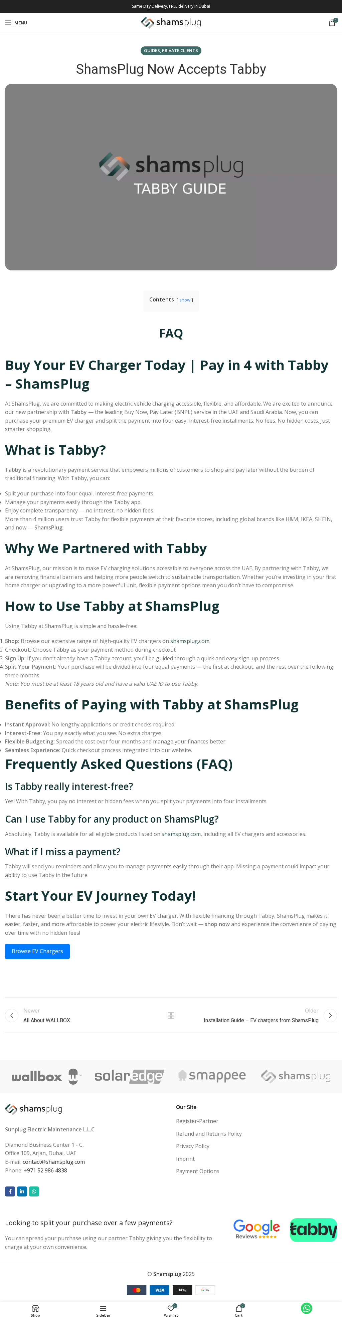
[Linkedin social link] (22, 1191)
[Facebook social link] (10, 1191)
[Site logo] (171, 22)
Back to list (171, 1015)
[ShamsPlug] (295, 1076)
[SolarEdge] (129, 1076)
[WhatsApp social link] (34, 1191)
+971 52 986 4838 (45, 1170)
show (184, 300)
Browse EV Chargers (37, 951)
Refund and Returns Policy (209, 1133)
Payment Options (197, 1171)
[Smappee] (212, 1076)
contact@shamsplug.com (54, 1161)
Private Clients (180, 50)
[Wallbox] (46, 1076)
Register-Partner (197, 1121)
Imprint (185, 1158)
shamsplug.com (189, 641)
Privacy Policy (192, 1146)
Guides (152, 50)
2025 (174, 1274)
